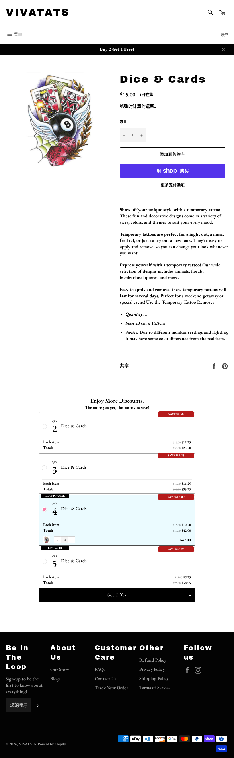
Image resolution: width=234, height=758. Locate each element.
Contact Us (105, 679)
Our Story (59, 669)
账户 (224, 34)
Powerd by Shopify (52, 743)
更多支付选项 (173, 184)
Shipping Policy (153, 678)
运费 (150, 106)
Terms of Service (154, 687)
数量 (123, 122)
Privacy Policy (152, 669)
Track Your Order (111, 688)
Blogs (55, 679)
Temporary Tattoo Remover (188, 302)
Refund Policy (152, 660)
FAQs (100, 669)
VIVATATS (38, 12)
